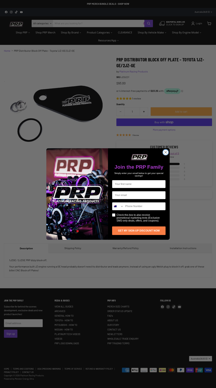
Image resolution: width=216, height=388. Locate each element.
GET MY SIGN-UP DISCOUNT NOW (139, 230)
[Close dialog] (165, 152)
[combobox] (118, 206)
